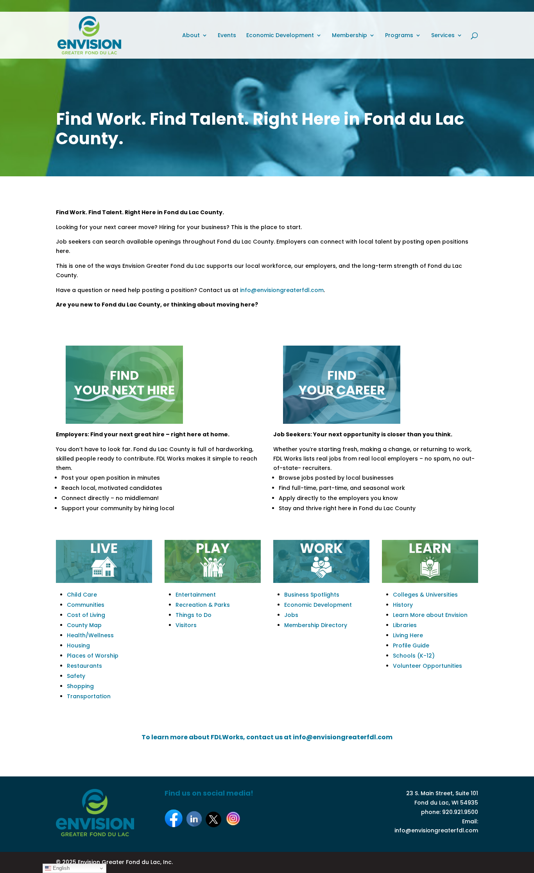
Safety (76, 676)
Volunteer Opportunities (427, 666)
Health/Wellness (90, 635)
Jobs (291, 615)
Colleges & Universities (425, 595)
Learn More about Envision (430, 615)
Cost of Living (86, 615)
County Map (84, 625)
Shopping (80, 686)
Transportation (89, 696)
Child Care (82, 595)
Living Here (408, 635)
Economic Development (280, 35)
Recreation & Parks (203, 605)
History (403, 605)
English (60, 868)
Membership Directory (315, 625)
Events (227, 35)
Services (443, 35)
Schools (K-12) (414, 656)
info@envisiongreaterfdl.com (282, 290)
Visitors (186, 625)
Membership (349, 35)
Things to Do (193, 615)
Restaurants (84, 666)
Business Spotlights (311, 595)
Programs (399, 35)
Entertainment (196, 595)
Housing (78, 645)
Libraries (405, 625)
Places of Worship (92, 656)
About (191, 35)
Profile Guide (411, 645)
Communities (85, 605)
